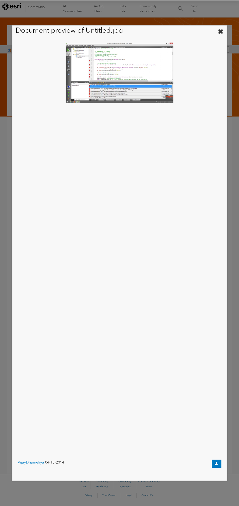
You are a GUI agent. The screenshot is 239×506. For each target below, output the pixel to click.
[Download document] (216, 464)
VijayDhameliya (31, 462)
